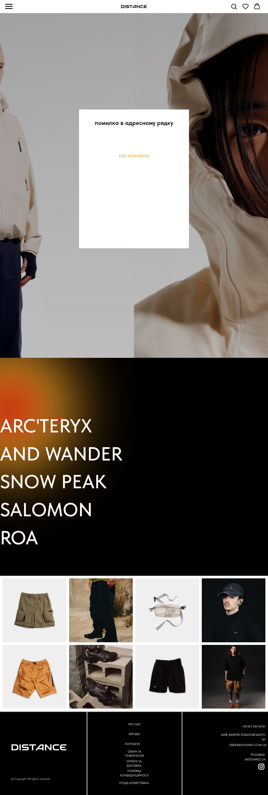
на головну (134, 374)
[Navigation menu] (9, 6)
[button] (234, 6)
